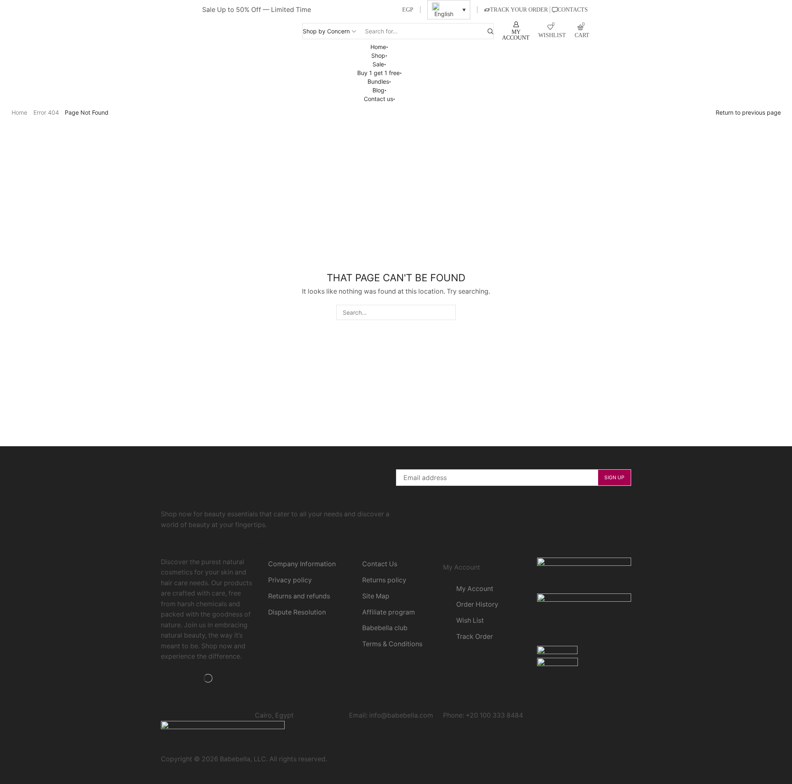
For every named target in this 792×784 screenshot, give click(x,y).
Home (378, 46)
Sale (378, 64)
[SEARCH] (448, 312)
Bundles (378, 81)
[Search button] (490, 31)
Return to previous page (748, 112)
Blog (378, 90)
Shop (378, 55)
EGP (407, 10)
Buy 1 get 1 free (378, 72)
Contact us (378, 98)
